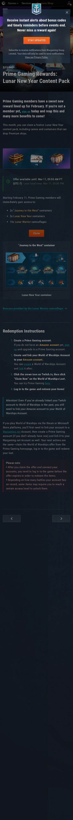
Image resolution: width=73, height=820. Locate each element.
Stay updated (37, 40)
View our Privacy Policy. (36, 57)
